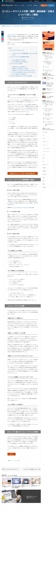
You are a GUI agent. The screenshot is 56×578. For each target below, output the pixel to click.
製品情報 (44, 187)
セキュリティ (45, 145)
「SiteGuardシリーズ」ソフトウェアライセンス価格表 (49, 71)
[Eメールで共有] (2, 41)
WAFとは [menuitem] (16, 5)
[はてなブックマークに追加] (2, 36)
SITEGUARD (47, 66)
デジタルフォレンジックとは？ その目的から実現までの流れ (48, 109)
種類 (43, 180)
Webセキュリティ (46, 141)
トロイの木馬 (27, 104)
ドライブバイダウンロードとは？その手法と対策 (23, 207)
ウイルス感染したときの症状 (18, 60)
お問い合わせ (51, 5)
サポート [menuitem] (43, 1)
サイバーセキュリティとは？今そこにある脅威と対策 (11, 469)
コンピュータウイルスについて (17, 50)
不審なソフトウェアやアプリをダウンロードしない (23, 70)
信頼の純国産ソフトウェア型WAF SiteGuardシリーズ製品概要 (48, 62)
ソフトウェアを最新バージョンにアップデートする (23, 72)
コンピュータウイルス (12, 34)
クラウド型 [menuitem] (22, 5)
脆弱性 (44, 184)
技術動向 (44, 167)
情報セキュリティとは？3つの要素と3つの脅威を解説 (49, 105)
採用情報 (44, 171)
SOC (43, 135)
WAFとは (11, 454)
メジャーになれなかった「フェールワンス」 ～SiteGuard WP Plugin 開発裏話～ (49, 123)
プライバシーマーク (46, 151)
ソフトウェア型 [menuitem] (29, 5)
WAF (43, 138)
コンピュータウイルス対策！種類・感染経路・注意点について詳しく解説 (35, 25)
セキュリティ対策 (20, 25)
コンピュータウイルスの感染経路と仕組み (19, 56)
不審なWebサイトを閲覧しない (19, 66)
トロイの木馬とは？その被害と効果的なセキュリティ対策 (48, 114)
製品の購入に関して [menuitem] (50, 1)
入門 (43, 154)
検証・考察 (45, 174)
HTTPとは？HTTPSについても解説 (48, 118)
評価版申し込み (44, 5)
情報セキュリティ (46, 164)
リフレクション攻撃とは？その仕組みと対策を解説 (32, 469)
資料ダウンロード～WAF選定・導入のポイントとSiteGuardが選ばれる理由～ (49, 57)
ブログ (15, 25)
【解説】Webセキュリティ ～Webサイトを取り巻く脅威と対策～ (22, 173)
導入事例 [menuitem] (35, 5)
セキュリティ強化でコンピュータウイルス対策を (21, 75)
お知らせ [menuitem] (30, 1)
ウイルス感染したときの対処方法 (19, 61)
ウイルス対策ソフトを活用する (19, 74)
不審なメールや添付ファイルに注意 (20, 68)
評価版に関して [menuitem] (37, 1)
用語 (43, 177)
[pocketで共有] (2, 39)
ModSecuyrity (45, 132)
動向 (43, 158)
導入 (43, 161)
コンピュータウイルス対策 (16, 63)
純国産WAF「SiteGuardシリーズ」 (7, 25)
